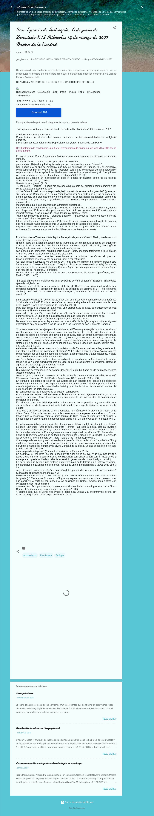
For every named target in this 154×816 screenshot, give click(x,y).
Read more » (109, 718)
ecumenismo (29, 555)
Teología (60, 555)
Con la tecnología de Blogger (78, 802)
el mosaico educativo (31, 7)
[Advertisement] (139, 67)
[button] (114, 28)
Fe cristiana (46, 555)
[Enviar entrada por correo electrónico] (24, 549)
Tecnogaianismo (24, 693)
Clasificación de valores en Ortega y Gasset (38, 728)
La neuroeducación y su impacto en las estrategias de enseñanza (49, 763)
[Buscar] (142, 8)
